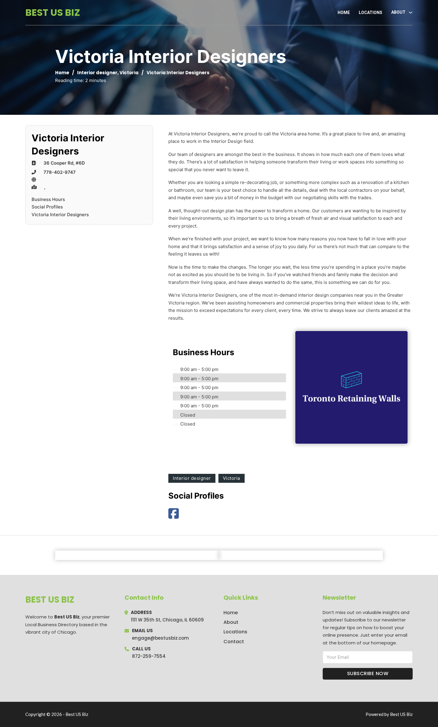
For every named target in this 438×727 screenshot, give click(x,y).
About (230, 622)
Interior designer (97, 72)
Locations (370, 12)
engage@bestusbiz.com (160, 638)
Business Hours (48, 199)
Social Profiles (47, 207)
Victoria (129, 72)
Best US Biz (52, 12)
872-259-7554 (149, 656)
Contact (233, 641)
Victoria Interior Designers (60, 214)
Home (344, 12)
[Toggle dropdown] (411, 12)
